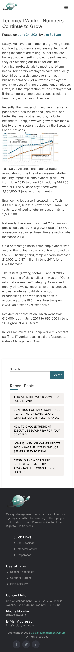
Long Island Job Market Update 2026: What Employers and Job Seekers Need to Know (37, 447)
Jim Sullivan (52, 34)
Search (15, 369)
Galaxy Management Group (48, 632)
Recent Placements (22, 571)
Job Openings (25, 542)
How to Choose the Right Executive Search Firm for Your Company (37, 430)
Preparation (24, 555)
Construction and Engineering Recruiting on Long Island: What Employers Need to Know (37, 413)
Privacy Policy (19, 583)
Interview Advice (27, 548)
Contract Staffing (21, 577)
